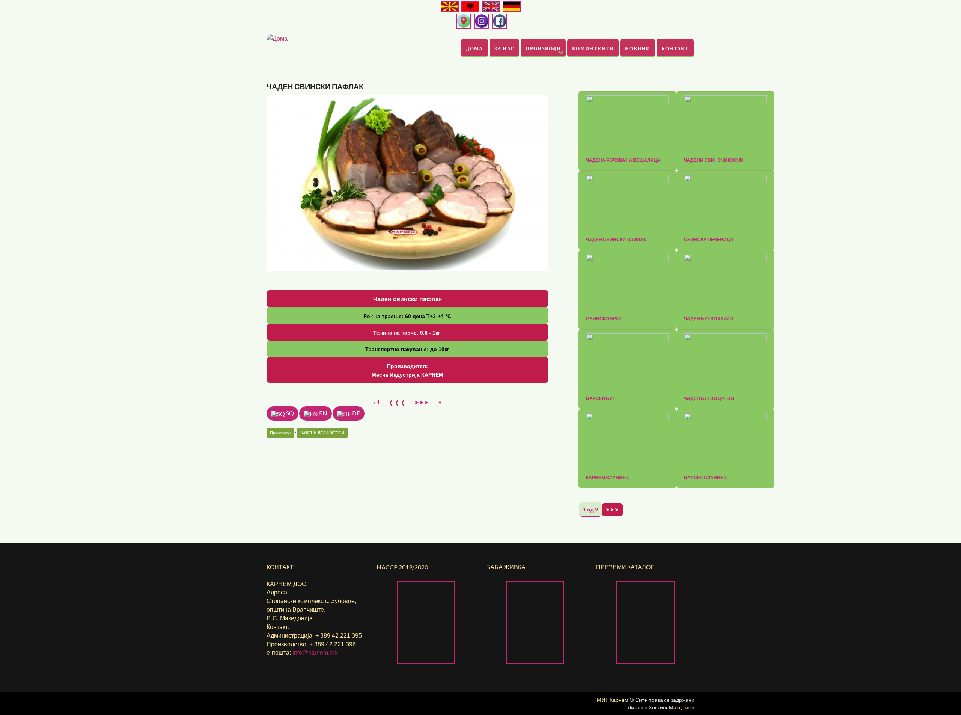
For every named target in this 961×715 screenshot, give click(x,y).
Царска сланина (705, 477)
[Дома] (277, 37)
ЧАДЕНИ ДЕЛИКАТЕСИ (322, 432)
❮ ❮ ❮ (397, 402)
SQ (289, 412)
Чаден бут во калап (709, 318)
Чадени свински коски (713, 160)
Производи (543, 48)
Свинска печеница (709, 239)
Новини (637, 48)
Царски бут (600, 398)
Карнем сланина (607, 477)
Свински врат (603, 318)
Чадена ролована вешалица (623, 160)
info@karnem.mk (314, 652)
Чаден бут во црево (709, 398)
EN (322, 412)
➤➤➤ (421, 402)
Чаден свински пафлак (616, 239)
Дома (474, 48)
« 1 (376, 402)
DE (355, 412)
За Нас (504, 48)
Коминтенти (593, 48)
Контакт (675, 48)
